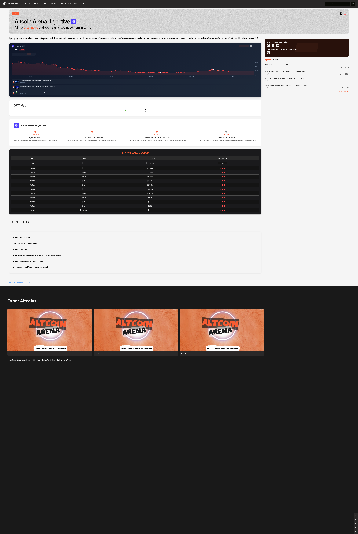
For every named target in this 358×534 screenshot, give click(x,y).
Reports (43, 3)
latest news (30, 27)
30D (19, 54)
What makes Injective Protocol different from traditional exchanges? (135, 255)
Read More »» (344, 92)
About (82, 3)
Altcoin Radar (53, 3)
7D (14, 54)
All (33, 54)
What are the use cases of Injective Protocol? (135, 261)
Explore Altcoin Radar (49, 360)
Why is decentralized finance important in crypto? (135, 267)
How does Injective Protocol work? (135, 243)
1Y (28, 54)
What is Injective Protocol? (135, 237)
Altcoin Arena (66, 3)
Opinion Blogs (36, 360)
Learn (76, 3)
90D (24, 54)
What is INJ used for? (135, 249)
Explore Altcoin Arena (64, 360)
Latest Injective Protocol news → (20, 282)
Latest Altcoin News (23, 360)
